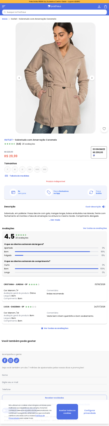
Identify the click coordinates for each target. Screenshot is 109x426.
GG (29, 169)
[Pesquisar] (4, 12)
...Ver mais (54, 219)
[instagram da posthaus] (10, 360)
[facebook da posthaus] (4, 360)
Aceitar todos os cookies (67, 411)
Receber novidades (54, 397)
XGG (37, 169)
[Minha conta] (98, 6)
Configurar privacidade (90, 411)
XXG (44, 169)
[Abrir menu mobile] (3, 6)
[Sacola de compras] (105, 6)
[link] (19, 144)
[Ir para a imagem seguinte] (92, 77)
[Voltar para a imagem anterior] (19, 77)
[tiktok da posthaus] (16, 360)
